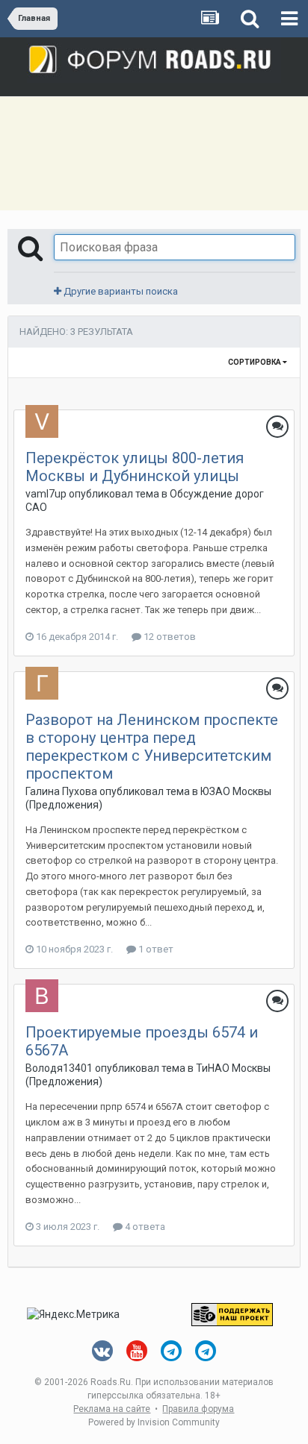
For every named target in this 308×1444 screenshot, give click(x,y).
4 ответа (144, 1226)
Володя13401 (59, 1068)
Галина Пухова (61, 791)
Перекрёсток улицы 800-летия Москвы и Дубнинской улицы (134, 467)
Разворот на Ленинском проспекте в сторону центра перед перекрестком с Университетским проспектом (151, 746)
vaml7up (46, 494)
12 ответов (168, 636)
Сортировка (255, 362)
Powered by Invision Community (154, 1422)
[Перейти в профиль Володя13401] (41, 995)
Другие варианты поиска (119, 291)
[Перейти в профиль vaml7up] (41, 421)
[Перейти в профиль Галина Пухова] (41, 683)
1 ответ (154, 949)
